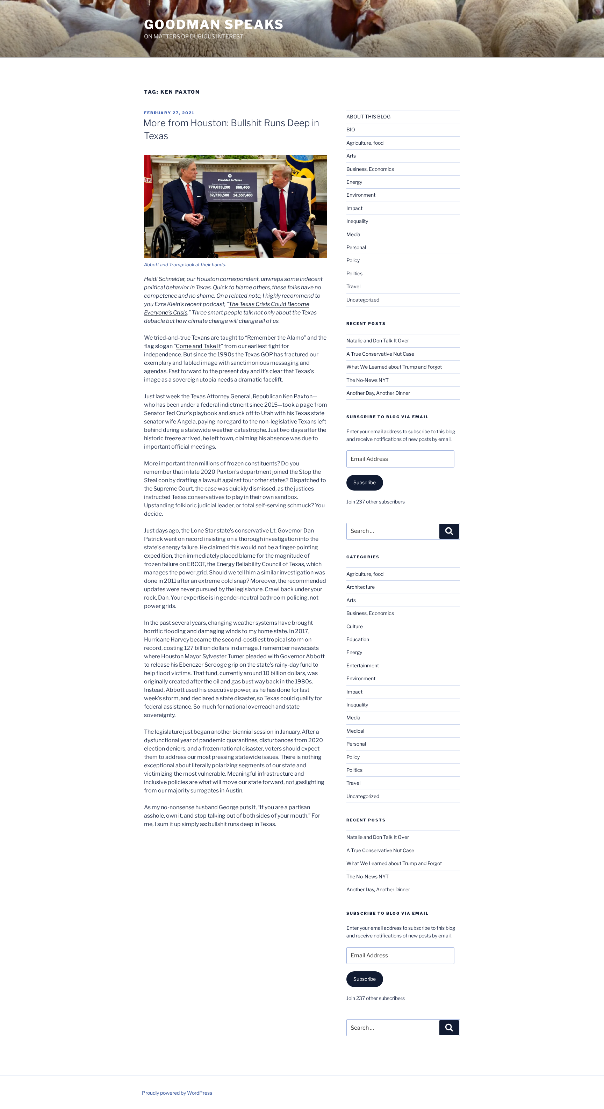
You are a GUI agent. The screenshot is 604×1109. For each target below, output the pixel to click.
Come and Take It (198, 346)
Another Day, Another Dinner (378, 393)
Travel (353, 286)
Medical (355, 731)
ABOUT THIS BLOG (368, 116)
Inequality (357, 221)
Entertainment (362, 665)
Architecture (360, 587)
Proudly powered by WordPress (177, 1093)
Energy (354, 182)
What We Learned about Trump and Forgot (394, 367)
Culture (354, 626)
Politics (354, 273)
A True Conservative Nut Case (380, 354)
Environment (360, 195)
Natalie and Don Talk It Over (377, 340)
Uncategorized (362, 300)
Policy (353, 260)
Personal (356, 247)
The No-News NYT (367, 380)
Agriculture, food (364, 143)
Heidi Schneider (164, 279)
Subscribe (364, 482)
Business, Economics (370, 169)
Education (357, 639)
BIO (350, 129)
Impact (354, 208)
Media (353, 234)
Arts (351, 156)
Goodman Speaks (214, 24)
